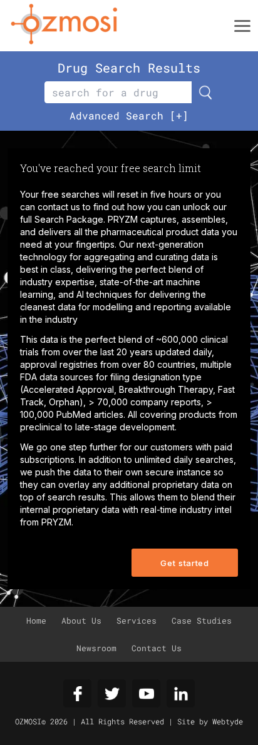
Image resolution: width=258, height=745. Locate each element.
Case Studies (202, 620)
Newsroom (96, 648)
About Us (81, 620)
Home (36, 620)
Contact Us (157, 648)
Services (136, 620)
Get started (184, 563)
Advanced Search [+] (129, 115)
